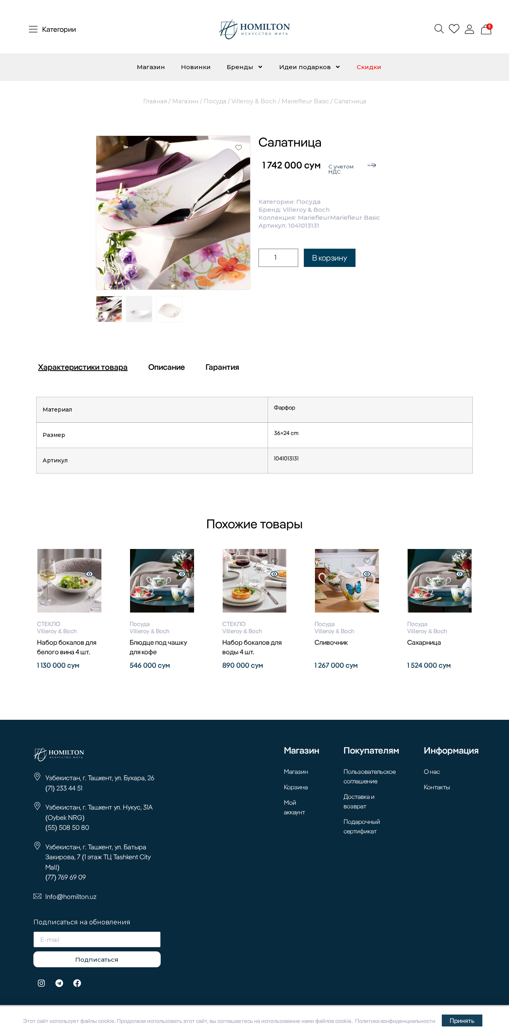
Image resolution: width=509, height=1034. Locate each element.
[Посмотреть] (89, 575)
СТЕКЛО (48, 624)
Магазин (151, 67)
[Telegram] (59, 983)
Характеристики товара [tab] (83, 367)
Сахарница (424, 642)
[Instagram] (41, 983)
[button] (439, 28)
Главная (155, 101)
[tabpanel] (254, 438)
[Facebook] (77, 983)
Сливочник (331, 642)
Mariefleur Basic (305, 101)
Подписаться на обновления (81, 922)
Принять (462, 1020)
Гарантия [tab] (222, 367)
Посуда (215, 101)
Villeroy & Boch (253, 101)
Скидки (369, 67)
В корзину (329, 258)
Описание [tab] (166, 367)
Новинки (196, 67)
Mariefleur (314, 217)
